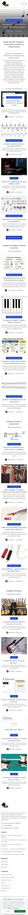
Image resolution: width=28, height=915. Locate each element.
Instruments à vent (5, 888)
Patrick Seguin (4, 864)
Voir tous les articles (14, 251)
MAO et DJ (14, 178)
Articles (3, 832)
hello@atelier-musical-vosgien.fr (11, 828)
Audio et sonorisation (14, 444)
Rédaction (4, 858)
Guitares (14, 618)
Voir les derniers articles (14, 237)
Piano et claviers (5, 885)
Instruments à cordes (6, 880)
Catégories (4, 871)
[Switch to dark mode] (22, 3)
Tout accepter (20, 911)
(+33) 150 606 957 (7, 825)
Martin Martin (4, 861)
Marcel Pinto (4, 867)
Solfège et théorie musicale (14, 20)
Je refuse (8, 911)
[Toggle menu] (25, 3)
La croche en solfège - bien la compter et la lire (12, 854)
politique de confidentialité (13, 908)
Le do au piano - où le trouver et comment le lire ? (13, 849)
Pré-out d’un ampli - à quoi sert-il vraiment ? (12, 851)
